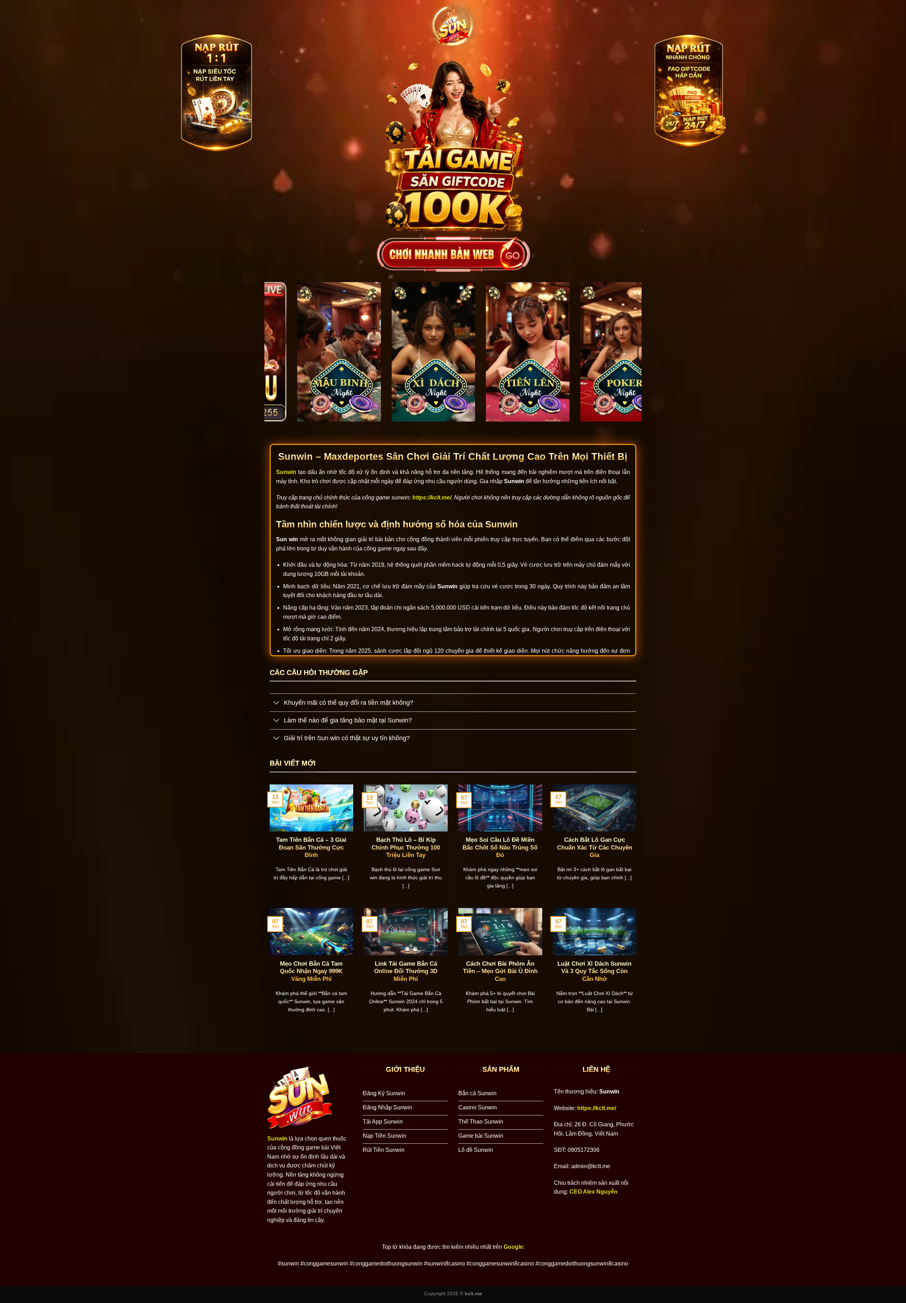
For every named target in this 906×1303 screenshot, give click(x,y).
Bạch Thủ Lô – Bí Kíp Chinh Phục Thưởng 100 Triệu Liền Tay (406, 847)
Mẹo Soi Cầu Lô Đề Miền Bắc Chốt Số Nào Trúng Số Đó (500, 847)
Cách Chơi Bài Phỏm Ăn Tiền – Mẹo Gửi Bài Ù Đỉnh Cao (500, 971)
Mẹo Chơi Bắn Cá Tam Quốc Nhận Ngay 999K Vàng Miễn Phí (311, 971)
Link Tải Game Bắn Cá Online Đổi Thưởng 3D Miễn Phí (405, 971)
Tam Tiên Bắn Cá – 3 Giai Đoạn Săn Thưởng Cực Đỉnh (311, 847)
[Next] (625, 358)
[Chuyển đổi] (276, 703)
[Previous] (280, 358)
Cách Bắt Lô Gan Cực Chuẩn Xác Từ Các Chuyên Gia (594, 847)
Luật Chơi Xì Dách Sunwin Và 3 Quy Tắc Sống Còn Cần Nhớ (594, 971)
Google (513, 1247)
